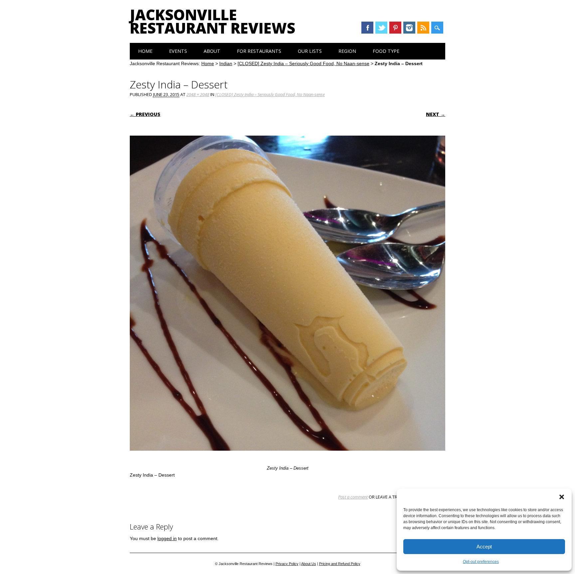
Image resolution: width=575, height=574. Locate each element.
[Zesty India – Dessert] (287, 457)
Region (347, 51)
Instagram (409, 28)
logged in (167, 538)
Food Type (386, 51)
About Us (308, 564)
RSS (423, 28)
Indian (225, 63)
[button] (561, 497)
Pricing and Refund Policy (339, 564)
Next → (435, 114)
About (212, 51)
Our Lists (310, 51)
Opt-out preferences (481, 561)
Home (145, 51)
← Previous (145, 114)
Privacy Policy (287, 564)
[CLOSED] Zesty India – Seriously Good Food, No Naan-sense (303, 63)
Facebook (367, 28)
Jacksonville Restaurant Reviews (212, 21)
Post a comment (353, 497)
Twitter (381, 28)
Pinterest (395, 28)
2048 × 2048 (197, 94)
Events (178, 51)
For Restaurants (259, 51)
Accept (484, 546)
